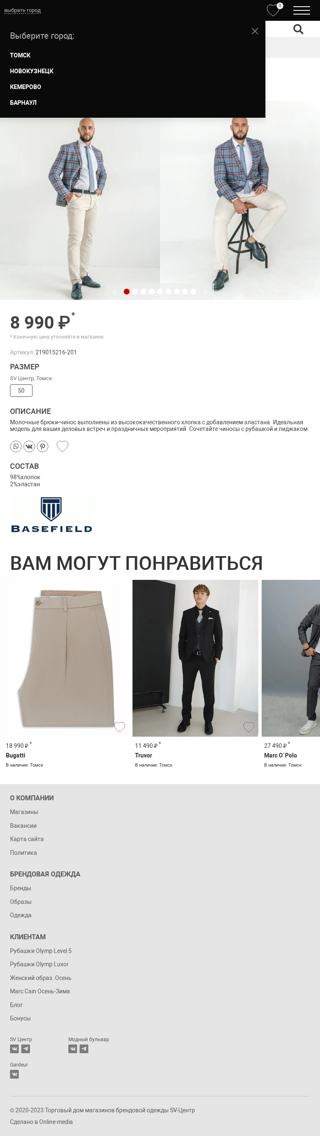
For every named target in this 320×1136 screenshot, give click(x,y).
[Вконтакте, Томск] (14, 1048)
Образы (21, 901)
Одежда (21, 915)
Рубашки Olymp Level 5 (41, 951)
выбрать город (22, 10)
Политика (23, 852)
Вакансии (23, 825)
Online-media (56, 1122)
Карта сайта (27, 839)
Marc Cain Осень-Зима (40, 991)
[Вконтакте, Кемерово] (14, 1074)
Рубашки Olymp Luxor (39, 964)
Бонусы (20, 1018)
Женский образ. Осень (41, 978)
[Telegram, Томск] (25, 1048)
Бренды (20, 888)
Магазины (24, 812)
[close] (255, 31)
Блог (16, 1005)
